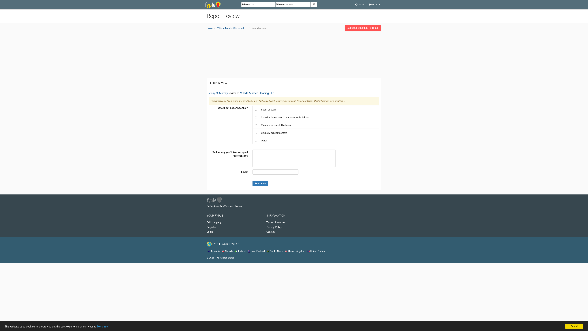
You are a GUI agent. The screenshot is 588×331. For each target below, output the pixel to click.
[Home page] (212, 4)
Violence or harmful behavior (276, 125)
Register (376, 4)
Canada (228, 251)
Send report (260, 183)
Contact (270, 231)
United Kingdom (296, 251)
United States (317, 251)
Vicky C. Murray (218, 93)
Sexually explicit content (274, 132)
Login (210, 231)
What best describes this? (233, 108)
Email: (244, 172)
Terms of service (275, 222)
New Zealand (257, 251)
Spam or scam (268, 109)
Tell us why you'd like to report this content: (230, 154)
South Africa (276, 251)
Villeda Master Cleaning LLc (257, 93)
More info (102, 326)
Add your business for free (362, 28)
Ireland (241, 251)
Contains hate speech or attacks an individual (285, 117)
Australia (215, 251)
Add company (214, 222)
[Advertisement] (294, 55)
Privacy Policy (274, 227)
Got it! (574, 326)
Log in (360, 4)
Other (264, 140)
